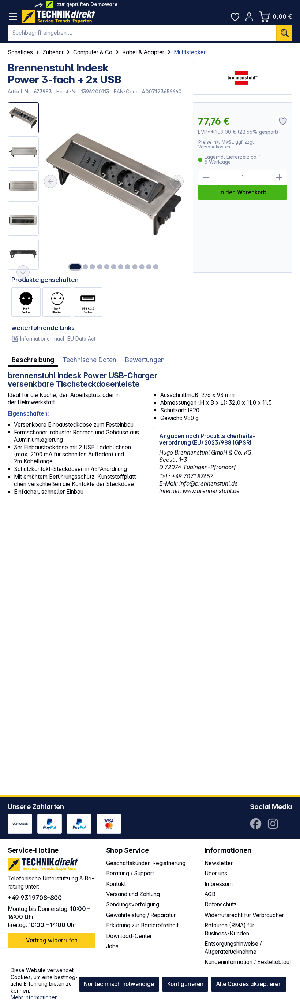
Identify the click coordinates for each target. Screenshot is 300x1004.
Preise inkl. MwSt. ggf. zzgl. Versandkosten (226, 145)
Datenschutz (221, 904)
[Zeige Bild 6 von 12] (113, 266)
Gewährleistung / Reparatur (141, 915)
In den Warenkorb (242, 192)
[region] (96, 187)
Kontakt (116, 883)
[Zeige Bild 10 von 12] (141, 266)
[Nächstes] (177, 181)
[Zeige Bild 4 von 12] (99, 266)
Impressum (219, 883)
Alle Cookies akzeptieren (249, 984)
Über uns (216, 873)
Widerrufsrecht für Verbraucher (244, 915)
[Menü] (13, 16)
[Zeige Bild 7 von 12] (120, 266)
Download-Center (129, 936)
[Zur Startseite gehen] (58, 16)
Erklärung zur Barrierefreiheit (142, 925)
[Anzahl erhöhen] (279, 177)
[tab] (33, 360)
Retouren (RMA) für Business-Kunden (229, 929)
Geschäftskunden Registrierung (145, 863)
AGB (210, 894)
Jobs (112, 946)
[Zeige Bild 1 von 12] (75, 266)
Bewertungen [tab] (145, 360)
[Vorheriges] (50, 181)
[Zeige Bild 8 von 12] (127, 266)
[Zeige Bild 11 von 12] (148, 266)
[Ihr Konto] (249, 16)
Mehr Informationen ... (37, 997)
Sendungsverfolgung (132, 904)
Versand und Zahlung (133, 894)
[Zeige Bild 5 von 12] (106, 266)
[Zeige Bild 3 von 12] (92, 266)
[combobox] (142, 33)
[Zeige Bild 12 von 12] (155, 266)
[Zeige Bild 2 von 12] (85, 266)
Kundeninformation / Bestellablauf (248, 962)
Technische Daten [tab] (89, 360)
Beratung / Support (130, 873)
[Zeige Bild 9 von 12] (134, 266)
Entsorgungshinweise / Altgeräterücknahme (233, 947)
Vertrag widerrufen (52, 940)
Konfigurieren (185, 984)
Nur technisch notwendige (119, 984)
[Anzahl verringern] (206, 177)
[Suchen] (284, 33)
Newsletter (219, 863)
